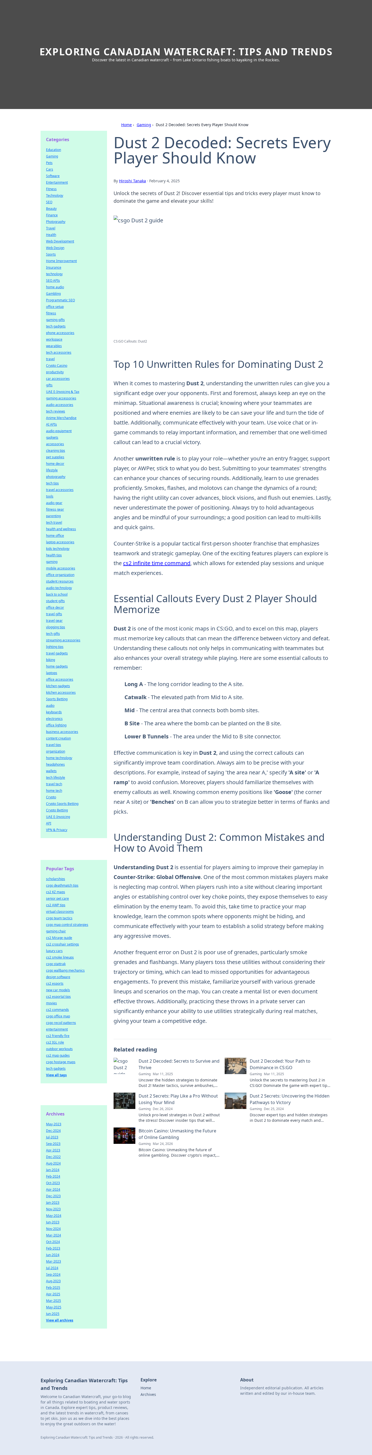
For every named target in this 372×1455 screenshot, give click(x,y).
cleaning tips (55, 450)
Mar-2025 (53, 1300)
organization (55, 751)
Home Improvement (61, 261)
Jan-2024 (52, 1170)
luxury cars (54, 950)
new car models (58, 990)
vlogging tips (55, 627)
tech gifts (53, 633)
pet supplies (55, 457)
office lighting (56, 725)
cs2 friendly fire (57, 1035)
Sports (51, 254)
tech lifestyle (55, 777)
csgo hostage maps (60, 1062)
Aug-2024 (53, 1163)
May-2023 (53, 1124)
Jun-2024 (52, 1255)
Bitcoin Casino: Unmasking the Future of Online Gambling (177, 1134)
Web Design (55, 247)
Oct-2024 (53, 1241)
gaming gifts (55, 319)
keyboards (54, 712)
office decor (55, 607)
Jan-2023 (52, 1202)
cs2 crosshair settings (62, 944)
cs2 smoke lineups (60, 957)
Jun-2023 (52, 1222)
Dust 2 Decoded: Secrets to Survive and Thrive (179, 1064)
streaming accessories (63, 640)
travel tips (53, 744)
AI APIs (51, 424)
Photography (55, 221)
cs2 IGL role (55, 1042)
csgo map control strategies (67, 924)
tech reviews (55, 411)
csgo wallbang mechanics (65, 970)
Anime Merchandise (61, 418)
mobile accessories (60, 568)
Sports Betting (57, 699)
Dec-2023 (53, 1196)
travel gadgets (57, 653)
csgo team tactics (59, 918)
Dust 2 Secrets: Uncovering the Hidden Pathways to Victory (290, 1099)
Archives (148, 1394)
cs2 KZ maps (55, 892)
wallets (51, 771)
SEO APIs (53, 280)
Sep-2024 (53, 1274)
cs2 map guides (58, 1055)
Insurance (53, 267)
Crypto (51, 797)
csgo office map (58, 1016)
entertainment (57, 1029)
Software (53, 176)
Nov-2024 (53, 1228)
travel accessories (60, 489)
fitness (51, 313)
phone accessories (60, 333)
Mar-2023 (53, 1261)
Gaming (144, 124)
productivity (55, 372)
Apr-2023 (53, 1150)
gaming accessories (61, 398)
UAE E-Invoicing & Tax (62, 391)
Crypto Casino (56, 365)
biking (50, 659)
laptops (51, 673)
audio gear (54, 503)
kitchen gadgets (58, 686)
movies (51, 1003)
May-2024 (53, 1215)
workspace (54, 339)
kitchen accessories (61, 692)
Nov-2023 (53, 1209)
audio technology (59, 588)
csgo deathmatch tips (62, 885)
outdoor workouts (59, 1049)
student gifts (55, 601)
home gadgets (57, 666)
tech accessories (58, 352)
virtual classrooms (60, 911)
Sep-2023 (53, 1143)
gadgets (52, 437)
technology (54, 274)
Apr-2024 (53, 1189)
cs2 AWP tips (55, 905)
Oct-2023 (53, 1183)
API (48, 823)
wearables (54, 346)
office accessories (59, 679)
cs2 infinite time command (156, 563)
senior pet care (57, 898)
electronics (54, 718)
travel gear (54, 620)
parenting (53, 516)
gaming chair (56, 931)
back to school (57, 594)
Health (51, 234)
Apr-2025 (53, 1294)
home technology (59, 758)
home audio (55, 287)
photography (55, 476)
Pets (49, 162)
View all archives (59, 1320)
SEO (49, 202)
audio (50, 705)
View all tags (56, 1075)
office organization (60, 574)
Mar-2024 (53, 1235)
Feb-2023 (53, 1248)
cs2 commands (57, 1009)
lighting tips (54, 646)
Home (126, 124)
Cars (49, 169)
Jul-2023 (52, 1137)
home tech (54, 790)
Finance (52, 215)
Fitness (51, 189)
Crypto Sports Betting (62, 803)
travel (50, 359)
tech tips (52, 483)
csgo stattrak (56, 964)
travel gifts (54, 614)
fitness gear (55, 509)
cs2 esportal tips (58, 996)
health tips (54, 555)
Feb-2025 (53, 1287)
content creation (58, 738)
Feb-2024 (53, 1176)
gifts (49, 385)
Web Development (60, 241)
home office (55, 535)
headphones (55, 764)
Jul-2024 (52, 1268)
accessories (55, 444)
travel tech (54, 784)
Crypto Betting (57, 810)
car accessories (58, 378)
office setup (55, 306)
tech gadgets (56, 326)
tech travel (54, 522)
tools (49, 496)
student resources (60, 581)
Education (53, 149)
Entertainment (57, 182)
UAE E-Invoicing (58, 816)
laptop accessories (60, 542)
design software (58, 977)
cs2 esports (54, 983)
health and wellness (61, 529)
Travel (50, 228)
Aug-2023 (53, 1281)
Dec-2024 (53, 1130)
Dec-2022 (53, 1156)
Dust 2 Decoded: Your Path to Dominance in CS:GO (280, 1064)
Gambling (53, 293)
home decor (55, 463)
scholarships (55, 879)
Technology (54, 195)
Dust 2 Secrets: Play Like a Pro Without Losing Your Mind (178, 1099)
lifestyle (52, 470)
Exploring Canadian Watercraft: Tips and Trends (186, 51)
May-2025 (53, 1307)
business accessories (62, 731)
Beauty (51, 208)
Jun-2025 (52, 1313)
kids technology (57, 548)
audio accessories (59, 404)
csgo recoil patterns (61, 1022)
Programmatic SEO (60, 300)
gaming (51, 561)
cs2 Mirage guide (59, 937)
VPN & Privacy (56, 829)
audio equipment (59, 431)
